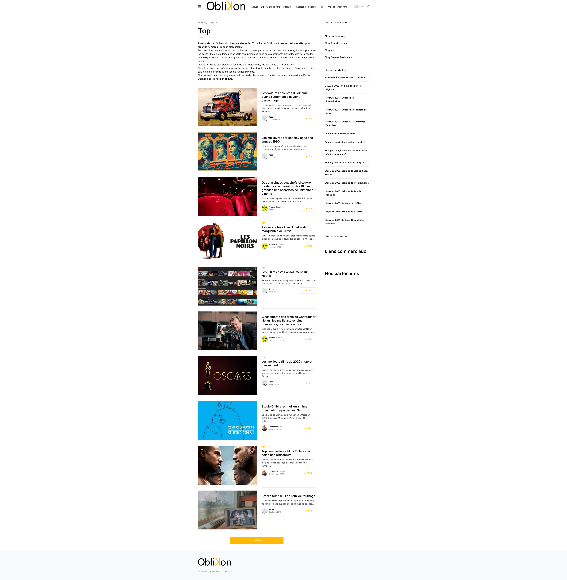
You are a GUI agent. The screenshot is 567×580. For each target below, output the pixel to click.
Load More (257, 540)
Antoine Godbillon (276, 207)
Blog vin (329, 50)
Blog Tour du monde (336, 43)
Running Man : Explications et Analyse (344, 162)
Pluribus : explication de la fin (340, 133)
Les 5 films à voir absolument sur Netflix (285, 274)
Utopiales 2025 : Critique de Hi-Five (343, 203)
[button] (199, 6)
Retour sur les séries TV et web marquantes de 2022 (284, 229)
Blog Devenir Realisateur (338, 57)
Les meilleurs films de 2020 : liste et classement (287, 363)
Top (263, 89)
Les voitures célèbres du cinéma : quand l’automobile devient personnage (285, 96)
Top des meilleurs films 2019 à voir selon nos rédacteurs (286, 453)
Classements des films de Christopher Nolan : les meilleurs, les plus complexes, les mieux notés (289, 320)
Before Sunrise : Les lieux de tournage (288, 496)
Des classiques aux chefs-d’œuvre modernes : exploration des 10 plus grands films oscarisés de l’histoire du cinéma (288, 188)
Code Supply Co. (227, 571)
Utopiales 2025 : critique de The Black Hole (347, 183)
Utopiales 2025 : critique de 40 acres (343, 211)
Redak (271, 117)
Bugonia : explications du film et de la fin (345, 142)
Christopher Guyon (277, 427)
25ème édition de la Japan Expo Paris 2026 (347, 77)
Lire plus (308, 118)
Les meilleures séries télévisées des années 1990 (287, 139)
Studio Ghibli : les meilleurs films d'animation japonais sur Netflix (284, 408)
